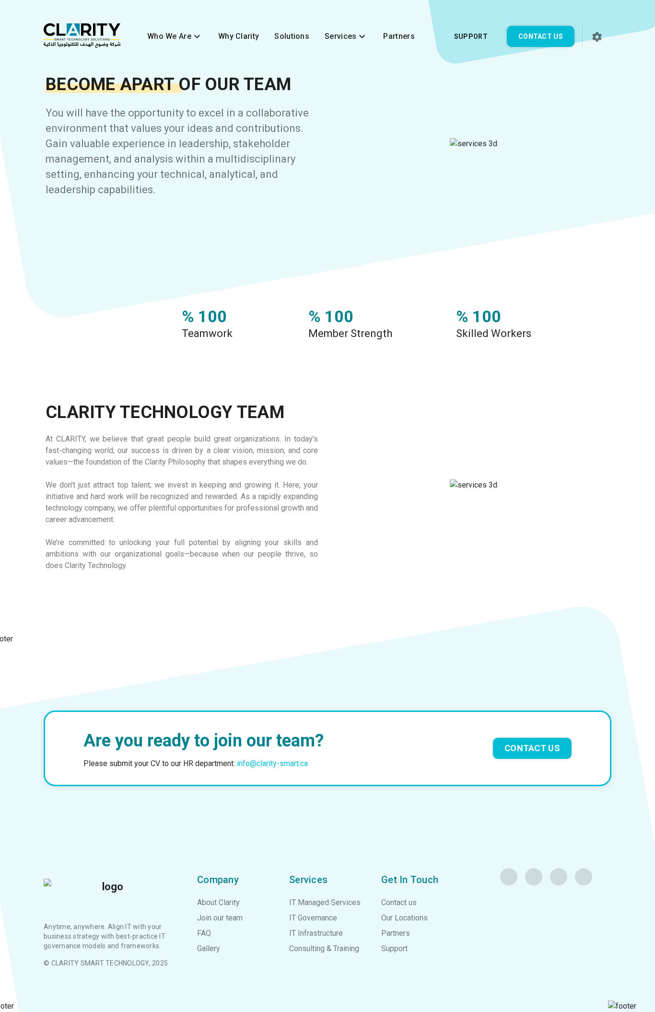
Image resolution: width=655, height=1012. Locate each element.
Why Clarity (238, 36)
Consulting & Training (324, 948)
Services (346, 36)
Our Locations (404, 917)
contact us (532, 748)
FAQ (204, 933)
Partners (398, 36)
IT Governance (313, 917)
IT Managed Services (325, 902)
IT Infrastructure (316, 933)
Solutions (291, 36)
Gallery (208, 948)
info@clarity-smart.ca (272, 763)
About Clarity (218, 902)
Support (471, 36)
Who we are (175, 36)
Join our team (220, 917)
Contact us (540, 36)
